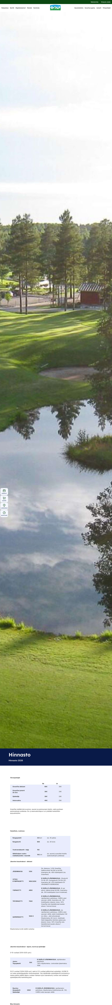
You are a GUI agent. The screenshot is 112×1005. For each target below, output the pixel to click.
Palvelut (29, 8)
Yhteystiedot (107, 8)
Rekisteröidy (94, 2)
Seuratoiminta (78, 8)
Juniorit (98, 8)
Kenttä (12, 8)
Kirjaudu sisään (106, 2)
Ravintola (36, 8)
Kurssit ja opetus (90, 8)
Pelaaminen (5, 8)
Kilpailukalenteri (20, 8)
